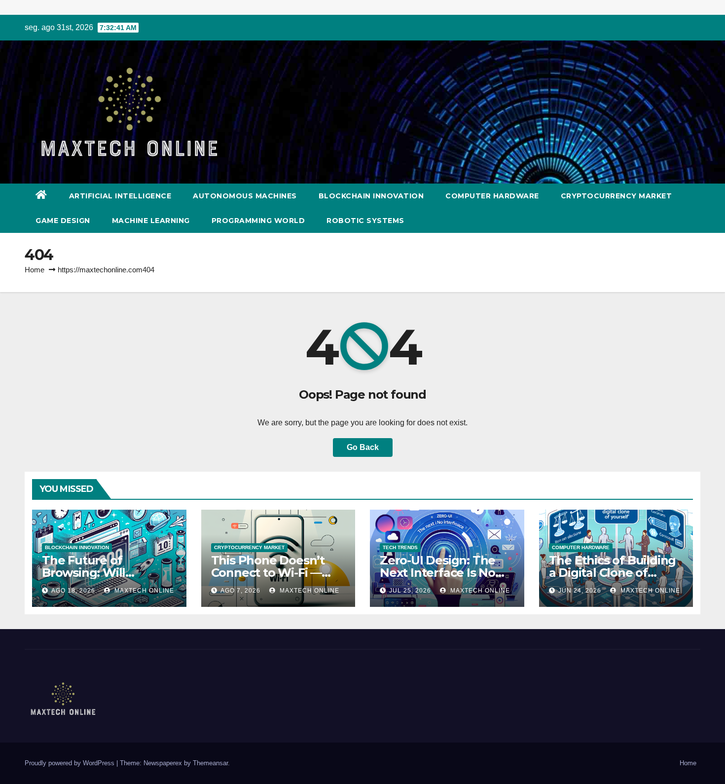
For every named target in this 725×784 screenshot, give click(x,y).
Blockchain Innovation (371, 195)
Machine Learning (151, 220)
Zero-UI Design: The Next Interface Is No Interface (437, 572)
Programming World (258, 220)
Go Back (363, 447)
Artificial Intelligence (120, 195)
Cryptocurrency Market (616, 195)
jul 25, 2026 (410, 590)
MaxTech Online (143, 590)
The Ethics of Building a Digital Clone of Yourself (612, 572)
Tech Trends (400, 547)
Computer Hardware (492, 195)
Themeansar (210, 763)
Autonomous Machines (245, 195)
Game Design (63, 220)
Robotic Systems (365, 220)
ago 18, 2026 (73, 590)
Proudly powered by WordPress (70, 763)
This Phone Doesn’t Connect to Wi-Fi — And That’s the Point (270, 572)
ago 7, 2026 (240, 590)
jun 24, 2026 (579, 590)
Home (34, 269)
